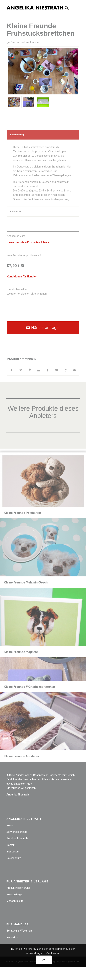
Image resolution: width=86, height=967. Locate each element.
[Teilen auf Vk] (56, 370)
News (9, 825)
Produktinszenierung (18, 887)
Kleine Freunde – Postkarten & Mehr (28, 242)
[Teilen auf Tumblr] (47, 370)
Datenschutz (13, 857)
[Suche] (65, 8)
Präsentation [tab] (16, 211)
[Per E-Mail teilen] (74, 370)
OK (43, 960)
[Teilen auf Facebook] (11, 370)
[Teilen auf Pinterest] (29, 370)
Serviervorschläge (16, 831)
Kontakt (10, 844)
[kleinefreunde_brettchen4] (43, 102)
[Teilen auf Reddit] (65, 370)
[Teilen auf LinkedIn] (38, 370)
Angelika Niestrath (17, 838)
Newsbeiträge (14, 894)
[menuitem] (65, 8)
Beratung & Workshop (19, 930)
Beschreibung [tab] (17, 134)
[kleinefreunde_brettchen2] (28, 102)
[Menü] (74, 8)
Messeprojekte (14, 900)
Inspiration (12, 937)
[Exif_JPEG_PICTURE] (43, 71)
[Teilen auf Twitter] (20, 370)
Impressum (12, 851)
